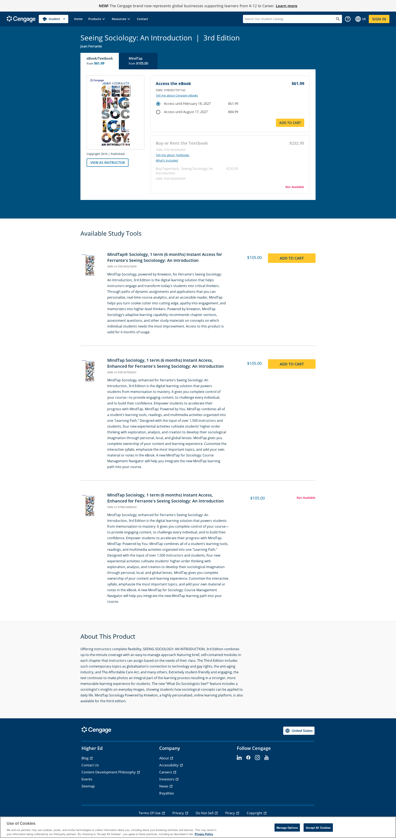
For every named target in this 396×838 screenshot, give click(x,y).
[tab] (99, 61)
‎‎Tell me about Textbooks (172, 155)
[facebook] (248, 758)
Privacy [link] (178, 813)
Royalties (166, 793)
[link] (78, 19)
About (164, 758)
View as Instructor (107, 162)
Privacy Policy (204, 834)
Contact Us (90, 765)
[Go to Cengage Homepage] (21, 19)
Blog (85, 758)
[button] (97, 19)
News (164, 786)
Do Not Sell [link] (205, 813)
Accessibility (169, 765)
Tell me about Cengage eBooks (177, 95)
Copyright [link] (255, 813)
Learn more (286, 5)
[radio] (158, 103)
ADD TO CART (290, 123)
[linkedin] (239, 758)
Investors (167, 779)
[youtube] (266, 758)
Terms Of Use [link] (150, 813)
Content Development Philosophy (109, 772)
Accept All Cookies (318, 828)
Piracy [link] (230, 813)
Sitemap (88, 786)
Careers (166, 772)
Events (86, 779)
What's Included (167, 160)
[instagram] (257, 758)
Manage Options (287, 828)
